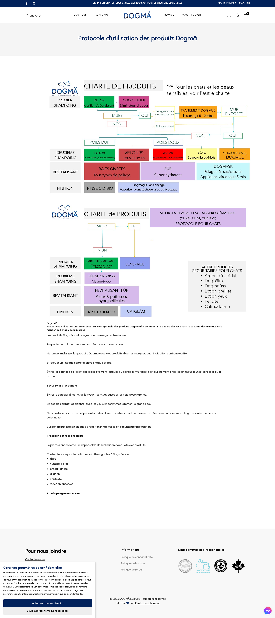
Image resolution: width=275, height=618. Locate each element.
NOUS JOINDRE (227, 3)
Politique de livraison (133, 563)
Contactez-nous (35, 559)
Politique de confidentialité (137, 557)
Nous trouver (191, 15)
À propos (102, 15)
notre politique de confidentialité (65, 594)
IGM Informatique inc (147, 603)
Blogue (169, 15)
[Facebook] (26, 3)
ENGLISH (244, 3)
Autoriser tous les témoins (47, 603)
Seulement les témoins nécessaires (48, 610)
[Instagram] (33, 3)
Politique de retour (132, 569)
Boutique (80, 15)
